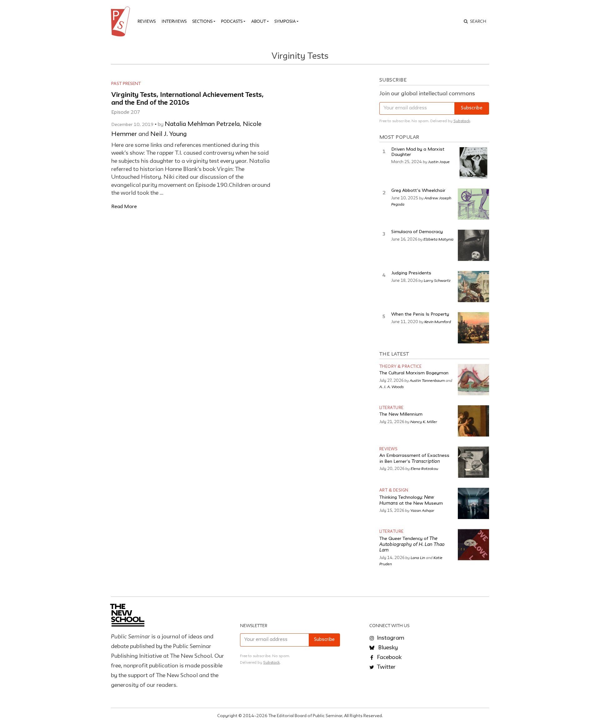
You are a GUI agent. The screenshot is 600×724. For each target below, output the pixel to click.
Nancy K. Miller (423, 421)
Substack (461, 121)
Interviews (174, 21)
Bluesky (387, 647)
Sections (202, 21)
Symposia (285, 21)
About (258, 21)
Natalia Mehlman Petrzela (202, 124)
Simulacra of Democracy (417, 232)
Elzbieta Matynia (438, 239)
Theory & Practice (400, 366)
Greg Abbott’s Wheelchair (418, 191)
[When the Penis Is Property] (473, 327)
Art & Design (393, 490)
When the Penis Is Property (420, 314)
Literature (391, 408)
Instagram (390, 638)
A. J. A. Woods (391, 386)
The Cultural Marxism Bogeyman (413, 373)
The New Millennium (400, 414)
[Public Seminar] (121, 22)
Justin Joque (439, 161)
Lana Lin (418, 557)
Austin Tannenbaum (427, 380)
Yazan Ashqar (422, 510)
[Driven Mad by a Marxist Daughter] (473, 162)
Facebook (389, 657)
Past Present (126, 84)
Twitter (386, 667)
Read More (124, 206)
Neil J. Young (168, 134)
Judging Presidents (411, 273)
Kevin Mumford (437, 321)
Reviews (147, 21)
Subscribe (471, 108)
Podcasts (231, 21)
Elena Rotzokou (424, 468)
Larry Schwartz (437, 280)
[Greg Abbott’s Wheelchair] (473, 204)
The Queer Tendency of (412, 544)
